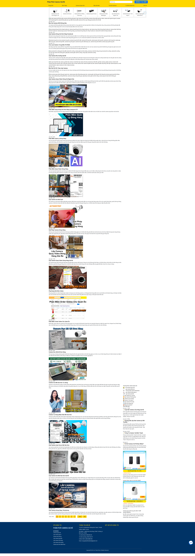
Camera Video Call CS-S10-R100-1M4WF (132, 480)
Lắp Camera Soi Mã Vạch (56, 199)
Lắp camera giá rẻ (57, 534)
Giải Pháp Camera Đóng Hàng (57, 230)
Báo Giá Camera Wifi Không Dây (58, 23)
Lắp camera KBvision (130, 389)
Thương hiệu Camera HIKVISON (132, 390)
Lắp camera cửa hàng (58, 540)
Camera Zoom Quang (128, 398)
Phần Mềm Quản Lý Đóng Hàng (57, 138)
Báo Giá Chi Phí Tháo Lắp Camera (58, 68)
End (85, 516)
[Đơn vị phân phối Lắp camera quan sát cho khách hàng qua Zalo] (191, 543)
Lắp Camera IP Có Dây (128, 401)
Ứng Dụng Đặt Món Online (56, 291)
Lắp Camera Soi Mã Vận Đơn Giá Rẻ (59, 475)
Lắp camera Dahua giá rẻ (130, 392)
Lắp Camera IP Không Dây (129, 397)
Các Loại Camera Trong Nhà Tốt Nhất (59, 45)
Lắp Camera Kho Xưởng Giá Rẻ (57, 55)
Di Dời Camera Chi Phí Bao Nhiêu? (133, 444)
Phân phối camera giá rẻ (56, 2)
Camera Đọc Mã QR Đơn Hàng (57, 352)
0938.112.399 (141, 2)
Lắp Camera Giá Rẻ (129, 393)
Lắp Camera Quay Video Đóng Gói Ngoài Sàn (61, 79)
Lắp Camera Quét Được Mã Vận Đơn (59, 445)
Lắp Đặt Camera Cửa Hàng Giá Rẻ (133, 409)
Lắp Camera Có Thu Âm (129, 395)
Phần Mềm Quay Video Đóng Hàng (58, 169)
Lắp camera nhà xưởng (58, 542)
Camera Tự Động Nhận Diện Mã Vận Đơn (60, 414)
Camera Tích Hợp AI (128, 400)
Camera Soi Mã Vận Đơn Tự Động (58, 382)
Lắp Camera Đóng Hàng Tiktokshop (59, 510)
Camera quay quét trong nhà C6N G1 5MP (132, 510)
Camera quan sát (57, 532)
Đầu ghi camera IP (127, 404)
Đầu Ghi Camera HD (128, 403)
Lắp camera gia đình (57, 538)
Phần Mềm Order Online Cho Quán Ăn (59, 321)
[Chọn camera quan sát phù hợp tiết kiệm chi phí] (144, 12)
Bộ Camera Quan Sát (130, 387)
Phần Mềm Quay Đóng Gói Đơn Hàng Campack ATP (63, 109)
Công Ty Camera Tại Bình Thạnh (133, 433)
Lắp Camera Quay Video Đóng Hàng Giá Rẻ (61, 260)
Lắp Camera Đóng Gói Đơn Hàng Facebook (61, 34)
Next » (80, 516)
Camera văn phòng (57, 536)
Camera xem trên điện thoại (59, 544)
